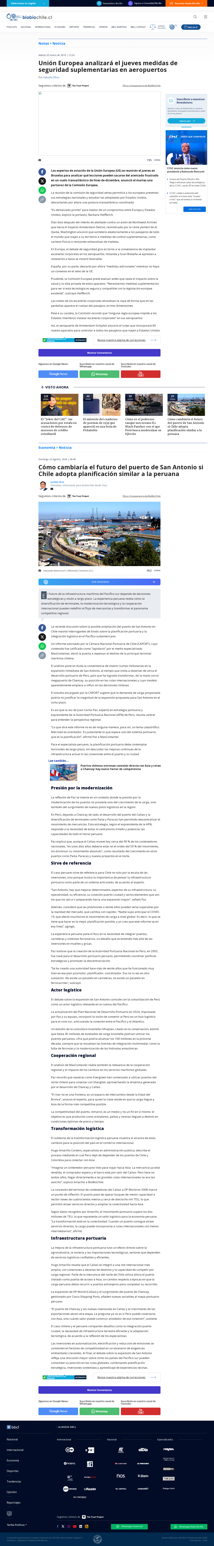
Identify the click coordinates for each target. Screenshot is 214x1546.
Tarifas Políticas (16, 1524)
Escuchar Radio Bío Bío (187, 3)
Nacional (26, 27)
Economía (60, 27)
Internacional (43, 27)
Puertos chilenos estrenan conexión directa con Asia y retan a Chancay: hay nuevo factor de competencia (121, 767)
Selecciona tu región (23, 3)
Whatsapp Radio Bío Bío (191, 1526)
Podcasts (12, 27)
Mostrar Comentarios (99, 352)
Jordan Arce (57, 482)
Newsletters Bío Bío (113, 3)
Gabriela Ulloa (51, 78)
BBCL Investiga (119, 27)
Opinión (103, 27)
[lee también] (64, 772)
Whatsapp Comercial (131, 1526)
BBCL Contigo (138, 27)
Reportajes (13, 1502)
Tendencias (89, 27)
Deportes (74, 27)
